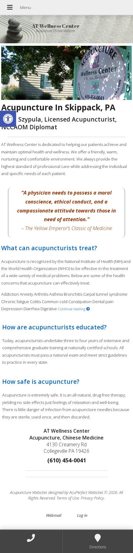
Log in (82, 515)
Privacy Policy (92, 498)
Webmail (53, 515)
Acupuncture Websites (28, 492)
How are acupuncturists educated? (54, 327)
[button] (8, 119)
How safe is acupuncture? (40, 381)
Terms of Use (68, 498)
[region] (66, 73)
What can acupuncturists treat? (49, 248)
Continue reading (72, 308)
